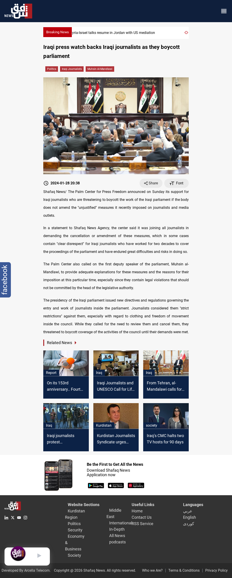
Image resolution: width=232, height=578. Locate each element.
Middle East (113, 513)
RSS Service (142, 523)
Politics (51, 69)
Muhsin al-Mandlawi (99, 69)
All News (117, 535)
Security (75, 530)
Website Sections (83, 504)
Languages (193, 504)
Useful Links (143, 504)
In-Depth (117, 529)
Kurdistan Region (75, 514)
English (189, 517)
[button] (185, 34)
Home (137, 511)
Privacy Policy (216, 570)
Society (74, 555)
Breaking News (57, 32)
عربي (187, 511)
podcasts (117, 542)
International (120, 523)
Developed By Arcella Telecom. (26, 570)
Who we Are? (152, 570)
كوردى (188, 523)
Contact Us (142, 517)
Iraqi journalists (72, 69)
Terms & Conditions (184, 570)
